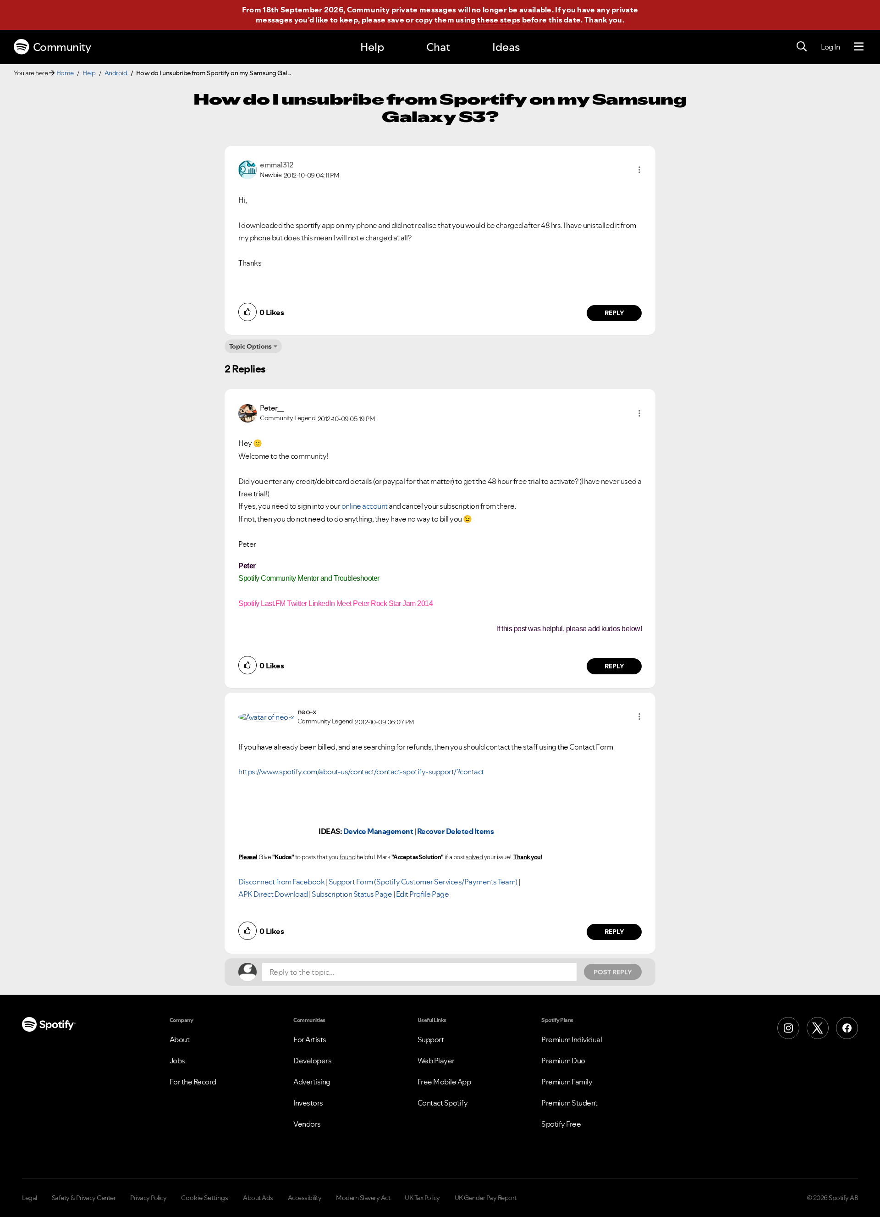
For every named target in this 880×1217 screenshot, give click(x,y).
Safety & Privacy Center (84, 1198)
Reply (614, 312)
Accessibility (305, 1198)
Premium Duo (563, 1061)
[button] (639, 170)
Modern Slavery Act (363, 1198)
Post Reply (613, 972)
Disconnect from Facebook (281, 882)
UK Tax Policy (422, 1198)
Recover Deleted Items (455, 831)
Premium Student (569, 1103)
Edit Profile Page (422, 894)
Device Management (378, 831)
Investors (308, 1103)
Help (372, 47)
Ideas (506, 47)
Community (62, 47)
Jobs (177, 1061)
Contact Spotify (443, 1103)
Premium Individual (571, 1039)
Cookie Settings (204, 1198)
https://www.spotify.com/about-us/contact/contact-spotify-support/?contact (361, 772)
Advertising (311, 1082)
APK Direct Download (273, 894)
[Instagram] (788, 1028)
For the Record (193, 1082)
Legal (29, 1198)
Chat (438, 47)
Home (65, 73)
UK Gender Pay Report (486, 1198)
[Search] (801, 47)
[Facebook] (847, 1028)
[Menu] (858, 46)
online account (364, 506)
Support (431, 1039)
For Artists (309, 1039)
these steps (498, 20)
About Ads (258, 1198)
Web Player (436, 1061)
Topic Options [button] (250, 346)
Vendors (307, 1124)
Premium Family (566, 1082)
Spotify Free (561, 1124)
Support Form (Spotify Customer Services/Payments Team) (423, 882)
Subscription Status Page (352, 894)
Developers (312, 1061)
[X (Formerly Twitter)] (818, 1028)
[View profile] (247, 169)
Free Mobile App (444, 1082)
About (180, 1039)
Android (115, 73)
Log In (830, 47)
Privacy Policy (148, 1198)
